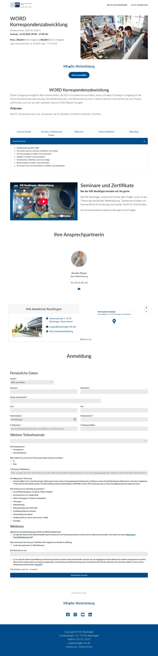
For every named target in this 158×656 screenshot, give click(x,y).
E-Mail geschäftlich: (87, 425)
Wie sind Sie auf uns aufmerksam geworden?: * (28, 489)
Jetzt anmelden (139, 5)
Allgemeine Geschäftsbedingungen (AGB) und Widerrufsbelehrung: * (36, 532)
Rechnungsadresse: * (18, 447)
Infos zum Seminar (117, 5)
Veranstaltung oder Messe (23, 514)
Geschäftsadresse (19, 453)
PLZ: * (12, 406)
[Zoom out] (146, 311)
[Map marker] (114, 321)
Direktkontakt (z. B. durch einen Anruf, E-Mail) (30, 517)
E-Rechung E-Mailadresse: (20, 469)
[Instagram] (75, 615)
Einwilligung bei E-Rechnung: (21, 478)
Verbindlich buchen (79, 575)
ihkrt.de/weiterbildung (61, 331)
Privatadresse (18, 450)
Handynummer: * (87, 416)
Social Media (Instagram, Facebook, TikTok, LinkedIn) (33, 492)
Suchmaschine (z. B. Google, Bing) (25, 495)
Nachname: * (85, 388)
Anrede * (13, 379)
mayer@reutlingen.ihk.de (62, 326)
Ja (14, 461)
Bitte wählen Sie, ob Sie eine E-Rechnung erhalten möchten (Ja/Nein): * (37, 458)
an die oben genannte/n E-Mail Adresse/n (29, 545)
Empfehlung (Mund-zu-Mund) (24, 511)
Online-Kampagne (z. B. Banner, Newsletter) (29, 498)
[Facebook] (68, 615)
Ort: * (82, 406)
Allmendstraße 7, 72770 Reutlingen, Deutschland (60, 320)
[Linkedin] (90, 615)
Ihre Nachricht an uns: (18, 550)
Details (37, 565)
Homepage (17, 501)
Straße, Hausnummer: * (19, 397)
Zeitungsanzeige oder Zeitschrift (25, 508)
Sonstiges (16, 521)
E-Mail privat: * (15, 425)
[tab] (24, 131)
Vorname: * (14, 388)
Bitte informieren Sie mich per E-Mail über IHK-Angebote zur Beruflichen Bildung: (41, 542)
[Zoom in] (146, 307)
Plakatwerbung (18, 505)
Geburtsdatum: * (16, 416)
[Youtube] (82, 615)
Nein (15, 464)
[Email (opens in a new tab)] (79, 289)
